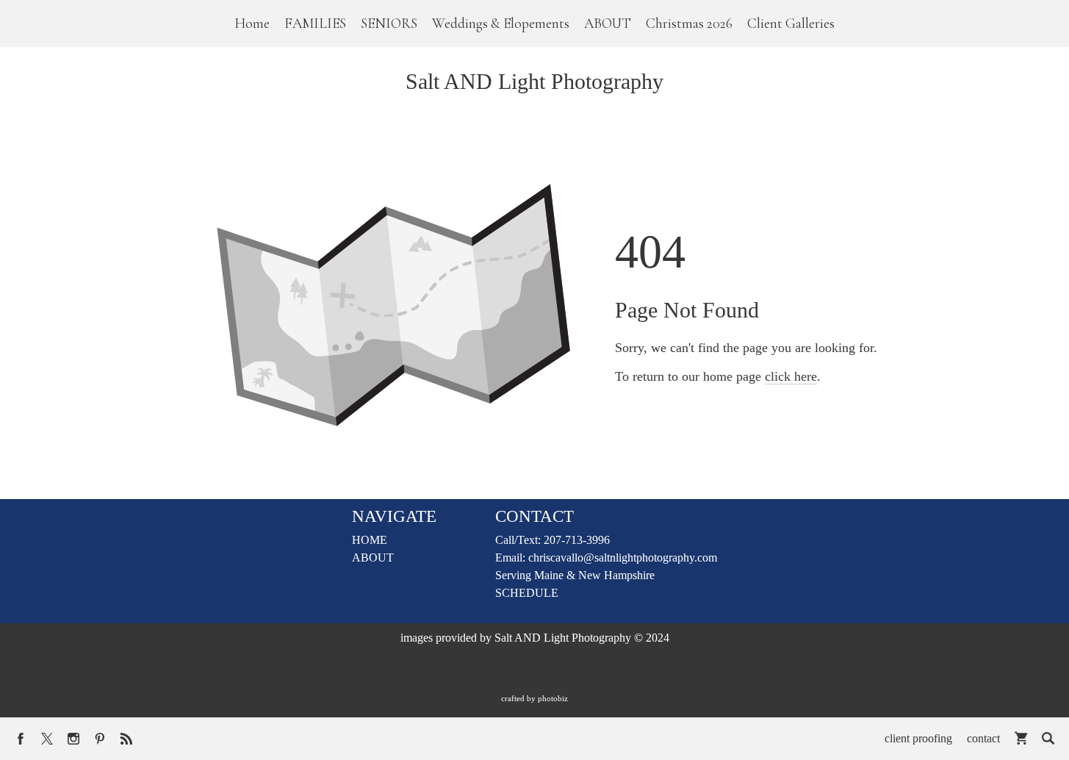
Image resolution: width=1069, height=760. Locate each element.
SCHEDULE (526, 593)
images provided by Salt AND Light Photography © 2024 (534, 638)
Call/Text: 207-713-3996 (552, 540)
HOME (369, 540)
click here (791, 376)
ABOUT (373, 557)
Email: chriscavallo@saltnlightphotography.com (606, 557)
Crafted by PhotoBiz (534, 698)
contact (983, 738)
